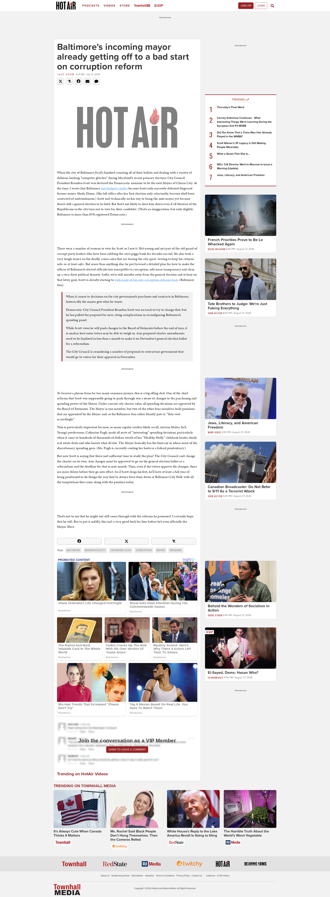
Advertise (149, 875)
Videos (110, 5)
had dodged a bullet (114, 188)
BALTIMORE (73, 550)
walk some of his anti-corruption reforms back (146, 279)
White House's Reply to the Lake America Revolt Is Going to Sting (192, 833)
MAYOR (161, 550)
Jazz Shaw (65, 74)
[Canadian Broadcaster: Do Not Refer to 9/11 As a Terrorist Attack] (240, 462)
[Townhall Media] (67, 889)
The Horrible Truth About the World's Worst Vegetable (246, 833)
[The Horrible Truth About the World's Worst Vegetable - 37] (250, 809)
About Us (105, 875)
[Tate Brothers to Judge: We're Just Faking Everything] (240, 279)
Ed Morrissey (215, 677)
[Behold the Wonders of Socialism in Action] (240, 581)
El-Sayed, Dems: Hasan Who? (233, 672)
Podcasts (91, 5)
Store (125, 5)
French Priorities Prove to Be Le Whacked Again (235, 242)
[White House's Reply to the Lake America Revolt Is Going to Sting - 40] (193, 809)
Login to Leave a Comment (127, 749)
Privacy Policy (183, 875)
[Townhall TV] (143, 5)
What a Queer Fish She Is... (233, 154)
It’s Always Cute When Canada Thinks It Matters (78, 833)
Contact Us (196, 875)
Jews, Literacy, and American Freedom (241, 175)
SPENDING (176, 550)
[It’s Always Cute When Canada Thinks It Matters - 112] (80, 809)
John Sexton (215, 313)
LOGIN (261, 5)
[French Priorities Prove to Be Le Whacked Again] (240, 215)
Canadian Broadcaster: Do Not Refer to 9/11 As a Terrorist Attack (239, 489)
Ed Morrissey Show (121, 875)
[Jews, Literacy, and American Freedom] (240, 398)
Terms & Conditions (165, 875)
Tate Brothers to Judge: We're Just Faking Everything (237, 306)
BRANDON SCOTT (95, 550)
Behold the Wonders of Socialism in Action (239, 608)
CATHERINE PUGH (121, 550)
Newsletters (137, 875)
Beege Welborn (216, 249)
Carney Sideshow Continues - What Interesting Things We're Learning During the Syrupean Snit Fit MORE (244, 122)
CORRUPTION (144, 550)
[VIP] (159, 5)
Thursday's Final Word (230, 107)
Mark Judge (214, 432)
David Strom (215, 615)
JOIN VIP (245, 5)
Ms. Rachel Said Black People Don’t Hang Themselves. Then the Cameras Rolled (134, 835)
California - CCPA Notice (217, 875)
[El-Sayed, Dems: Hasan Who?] (240, 648)
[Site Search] (272, 5)
